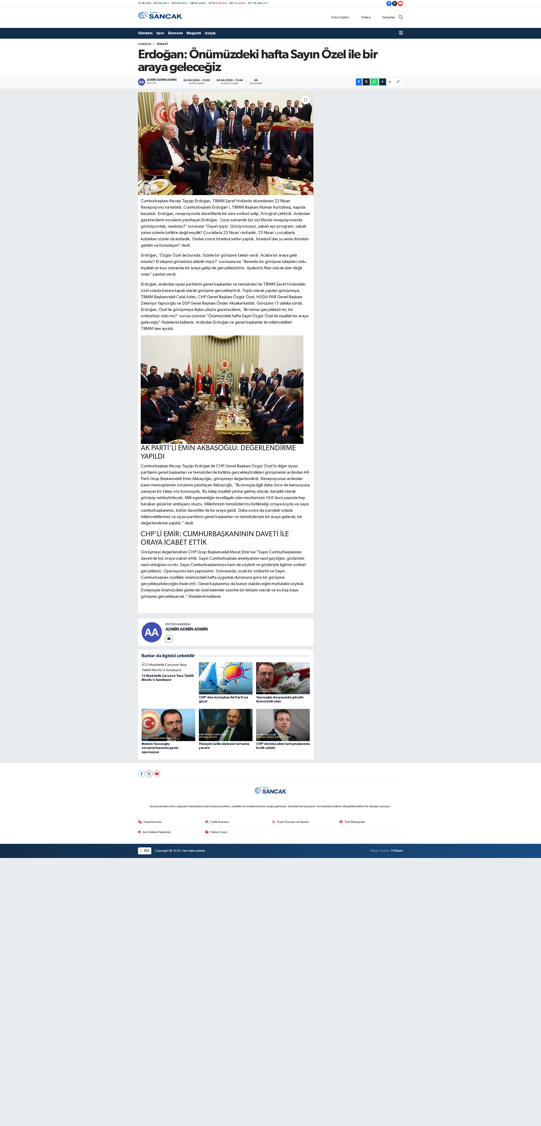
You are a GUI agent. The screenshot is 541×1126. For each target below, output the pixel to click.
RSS (146, 850)
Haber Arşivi (218, 832)
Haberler (144, 44)
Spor (160, 33)
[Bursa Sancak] (160, 17)
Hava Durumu (153, 822)
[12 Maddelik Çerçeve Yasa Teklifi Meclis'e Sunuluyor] (168, 667)
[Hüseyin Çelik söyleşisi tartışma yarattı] (226, 725)
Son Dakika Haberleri (156, 832)
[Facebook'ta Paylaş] (359, 81)
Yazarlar (388, 17)
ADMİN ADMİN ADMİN (186, 629)
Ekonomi (175, 33)
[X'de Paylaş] (366, 81)
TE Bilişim (397, 850)
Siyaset (162, 44)
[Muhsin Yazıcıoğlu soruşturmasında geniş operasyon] (168, 725)
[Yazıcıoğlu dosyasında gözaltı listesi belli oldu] (283, 678)
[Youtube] (156, 773)
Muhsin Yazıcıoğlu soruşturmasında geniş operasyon (160, 748)
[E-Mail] (168, 638)
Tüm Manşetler (354, 822)
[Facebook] (141, 773)
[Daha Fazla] (382, 81)
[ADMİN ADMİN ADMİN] (152, 632)
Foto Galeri (340, 17)
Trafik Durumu (219, 822)
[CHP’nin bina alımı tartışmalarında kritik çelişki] (283, 725)
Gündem (145, 33)
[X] (149, 773)
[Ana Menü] (401, 33)
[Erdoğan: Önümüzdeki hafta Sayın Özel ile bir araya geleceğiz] (226, 143)
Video (366, 17)
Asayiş (210, 33)
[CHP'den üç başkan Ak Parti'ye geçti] (226, 678)
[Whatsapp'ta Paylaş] (374, 81)
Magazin (193, 33)
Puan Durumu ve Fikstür (293, 822)
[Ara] (401, 17)
